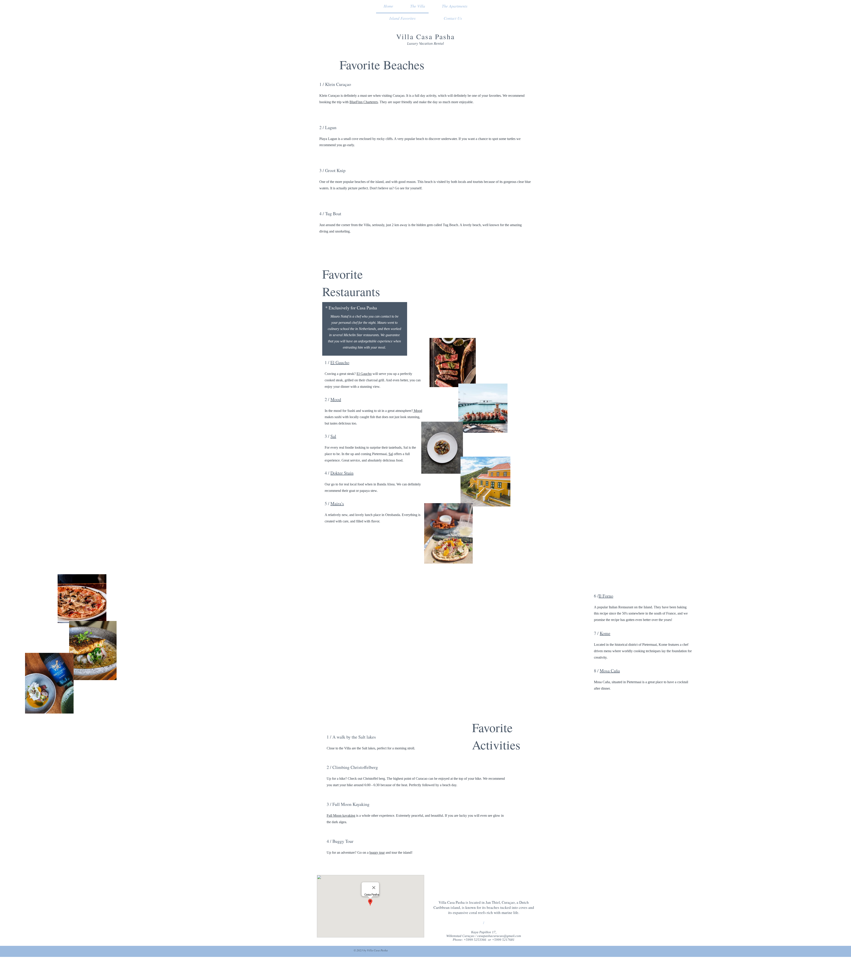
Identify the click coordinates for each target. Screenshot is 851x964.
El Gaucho (339, 362)
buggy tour (377, 852)
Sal (333, 436)
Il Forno (606, 596)
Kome (605, 633)
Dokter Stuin (341, 473)
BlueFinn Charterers (363, 102)
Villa (406, 36)
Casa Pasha (435, 36)
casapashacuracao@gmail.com (499, 936)
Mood (335, 399)
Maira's (337, 503)
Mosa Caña (610, 671)
